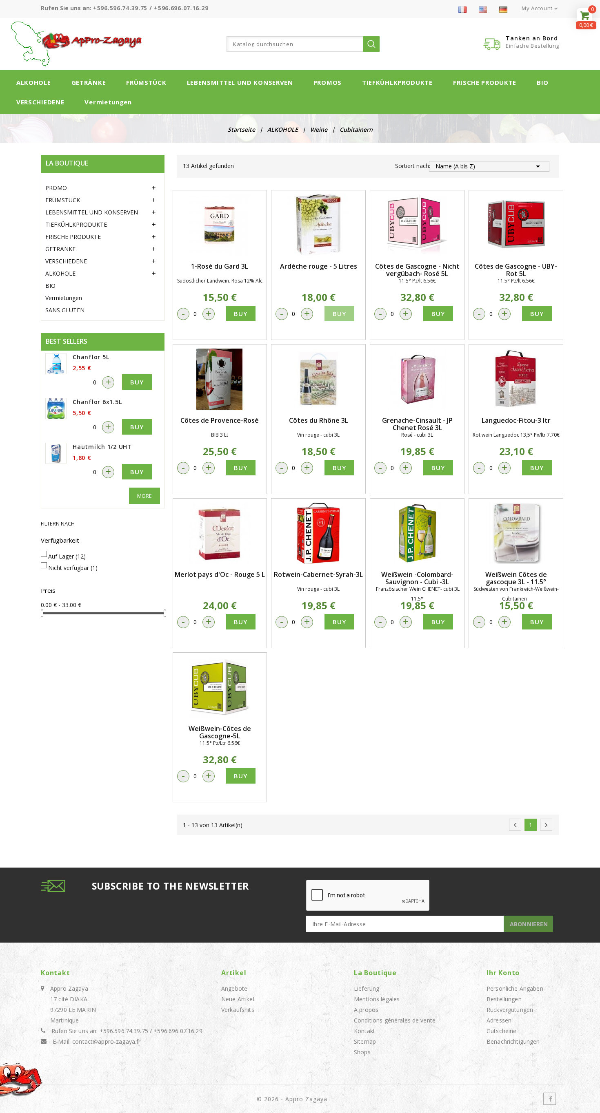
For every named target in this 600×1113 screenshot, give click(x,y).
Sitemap (365, 1041)
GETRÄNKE (88, 82)
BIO (543, 82)
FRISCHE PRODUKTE (484, 82)
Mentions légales (377, 999)
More (144, 495)
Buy (137, 382)
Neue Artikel (237, 999)
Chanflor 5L (91, 357)
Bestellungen (504, 999)
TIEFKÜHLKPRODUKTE (397, 82)
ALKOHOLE (33, 82)
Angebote (234, 988)
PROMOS (327, 82)
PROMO (56, 188)
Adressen (499, 1020)
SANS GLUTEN (64, 310)
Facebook (549, 1099)
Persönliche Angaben (515, 988)
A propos (366, 1010)
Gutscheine (501, 1031)
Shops (362, 1052)
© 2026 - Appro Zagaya (292, 1099)
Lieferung (366, 988)
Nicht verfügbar (73, 568)
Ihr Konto (503, 972)
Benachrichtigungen (513, 1041)
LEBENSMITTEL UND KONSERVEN (240, 82)
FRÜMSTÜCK (146, 82)
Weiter (546, 825)
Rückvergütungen (510, 1010)
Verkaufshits (237, 1010)
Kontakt (55, 972)
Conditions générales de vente (395, 1020)
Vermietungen (107, 102)
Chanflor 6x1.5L (97, 402)
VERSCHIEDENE (40, 102)
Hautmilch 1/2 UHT (102, 446)
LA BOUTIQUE (67, 163)
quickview (219, 225)
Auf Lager (67, 556)
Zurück (515, 825)
